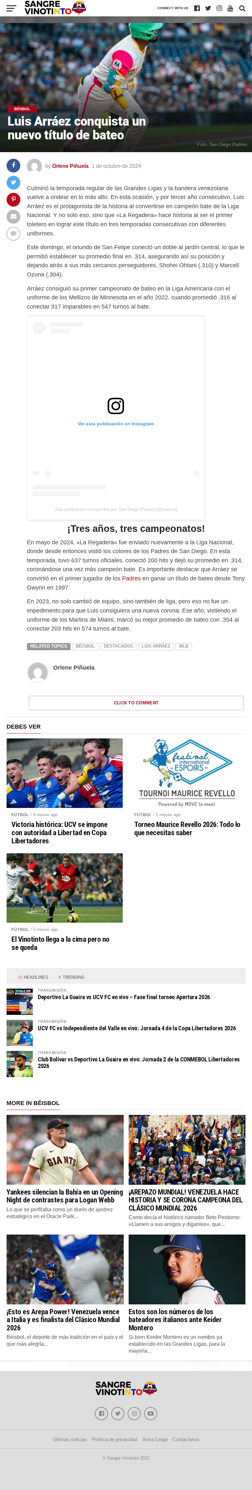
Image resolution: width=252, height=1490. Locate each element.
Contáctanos (186, 1439)
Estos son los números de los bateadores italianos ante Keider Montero (175, 1319)
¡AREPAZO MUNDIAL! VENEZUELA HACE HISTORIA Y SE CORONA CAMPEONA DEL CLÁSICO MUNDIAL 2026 (186, 1200)
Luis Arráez (156, 646)
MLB (183, 646)
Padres (131, 578)
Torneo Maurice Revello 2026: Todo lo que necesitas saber (187, 828)
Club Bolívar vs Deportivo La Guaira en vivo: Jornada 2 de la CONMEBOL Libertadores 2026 (139, 1062)
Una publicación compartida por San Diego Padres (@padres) (116, 509)
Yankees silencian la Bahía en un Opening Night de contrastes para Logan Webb (65, 1196)
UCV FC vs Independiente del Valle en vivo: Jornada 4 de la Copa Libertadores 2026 (137, 1028)
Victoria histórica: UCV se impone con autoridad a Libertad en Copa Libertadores (59, 832)
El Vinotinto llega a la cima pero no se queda (60, 943)
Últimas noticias (70, 1439)
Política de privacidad (114, 1439)
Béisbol (85, 646)
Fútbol (20, 815)
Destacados (118, 646)
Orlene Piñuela (70, 166)
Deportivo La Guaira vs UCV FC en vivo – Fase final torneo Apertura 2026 (124, 997)
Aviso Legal (154, 1439)
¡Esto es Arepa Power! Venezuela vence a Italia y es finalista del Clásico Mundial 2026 (63, 1319)
